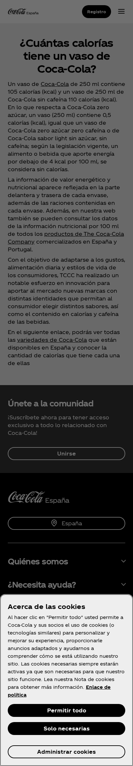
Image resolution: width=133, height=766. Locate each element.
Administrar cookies (66, 752)
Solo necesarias (67, 728)
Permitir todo (66, 710)
